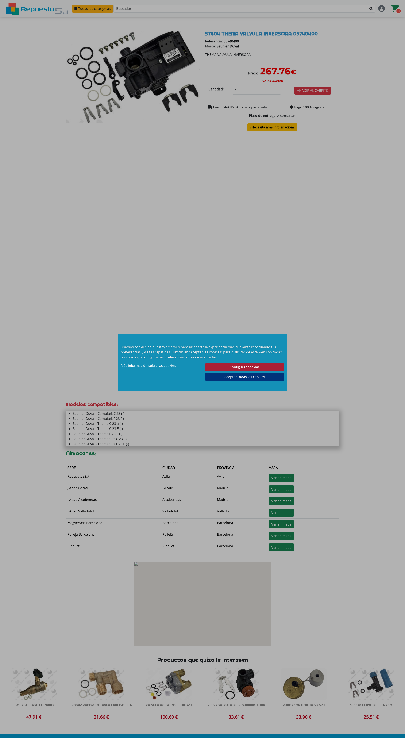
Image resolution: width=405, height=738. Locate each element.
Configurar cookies (245, 367)
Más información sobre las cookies (148, 365)
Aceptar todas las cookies (244, 376)
